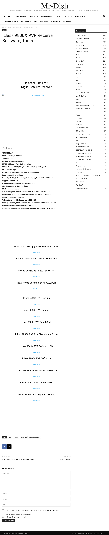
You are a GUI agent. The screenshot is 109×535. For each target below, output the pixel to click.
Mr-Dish (74, 533)
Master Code (26, 21)
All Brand (67, 21)
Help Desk (79, 16)
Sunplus (32, 16)
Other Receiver (10, 21)
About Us (81, 533)
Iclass (9, 27)
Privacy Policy (98, 533)
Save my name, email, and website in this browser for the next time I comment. (32, 510)
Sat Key (67, 16)
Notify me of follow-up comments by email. (18, 514)
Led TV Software (41, 21)
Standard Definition (34, 437)
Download (36, 253)
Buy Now (54, 21)
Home (4, 27)
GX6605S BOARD (20, 16)
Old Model (24, 437)
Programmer (46, 16)
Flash (57, 16)
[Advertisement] (36, 63)
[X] (9, 446)
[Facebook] (4, 446)
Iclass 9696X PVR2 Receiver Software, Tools (18, 459)
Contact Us (89, 533)
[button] (104, 16)
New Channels (65, 459)
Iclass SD (16, 437)
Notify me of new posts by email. (15, 517)
